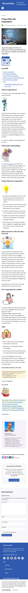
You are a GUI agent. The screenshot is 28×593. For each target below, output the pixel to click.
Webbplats (4, 527)
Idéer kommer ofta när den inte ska (13, 78)
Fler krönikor (5, 414)
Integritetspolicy (9, 569)
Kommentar (4, 502)
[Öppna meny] (3, 8)
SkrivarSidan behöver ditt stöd (14, 84)
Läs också (8, 86)
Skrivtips (4, 15)
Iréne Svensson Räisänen (9, 554)
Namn (3, 517)
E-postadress (5, 522)
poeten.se (18, 446)
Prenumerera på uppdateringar (9, 532)
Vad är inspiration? (8, 72)
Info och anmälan (14, 480)
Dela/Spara (17, 457)
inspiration (11, 164)
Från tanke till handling (9, 74)
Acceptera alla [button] (15, 590)
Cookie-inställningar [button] (6, 590)
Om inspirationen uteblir (10, 80)
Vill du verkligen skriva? (17, 410)
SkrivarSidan (8, 3)
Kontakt (6, 572)
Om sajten (7, 565)
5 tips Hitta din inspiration (11, 76)
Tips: (4, 82)
